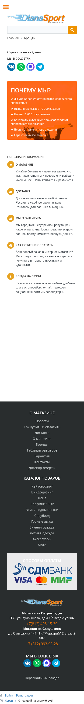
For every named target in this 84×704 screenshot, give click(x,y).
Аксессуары (42, 539)
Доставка (42, 432)
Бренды (42, 444)
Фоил (42, 498)
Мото (42, 545)
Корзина (10, 700)
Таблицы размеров (42, 450)
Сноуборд (42, 515)
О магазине (42, 438)
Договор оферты (42, 468)
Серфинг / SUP (42, 504)
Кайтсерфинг (42, 486)
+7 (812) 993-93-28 (42, 643)
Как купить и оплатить (42, 427)
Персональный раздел (42, 677)
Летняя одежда (42, 533)
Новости (42, 421)
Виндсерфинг (42, 492)
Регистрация (24, 695)
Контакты (42, 462)
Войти (9, 695)
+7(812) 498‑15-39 (42, 623)
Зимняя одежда (42, 527)
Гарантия (42, 456)
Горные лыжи (42, 521)
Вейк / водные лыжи (42, 509)
